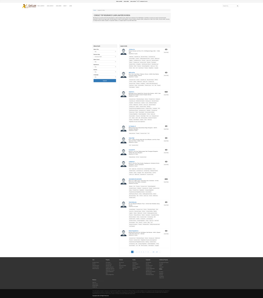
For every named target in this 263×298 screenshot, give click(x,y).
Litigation (131, 60)
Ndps (149, 222)
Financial (143, 60)
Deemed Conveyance (152, 117)
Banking (148, 62)
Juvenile (145, 222)
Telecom (130, 62)
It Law (147, 102)
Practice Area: (97, 54)
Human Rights (132, 58)
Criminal (152, 58)
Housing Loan (148, 100)
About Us (94, 282)
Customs (137, 58)
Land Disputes (132, 226)
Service (130, 67)
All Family (134, 262)
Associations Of (143, 174)
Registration (151, 67)
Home (94, 10)
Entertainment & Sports (140, 100)
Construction (143, 218)
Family (136, 85)
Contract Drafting (149, 211)
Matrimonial (157, 58)
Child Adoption (132, 87)
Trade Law (149, 119)
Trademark (131, 56)
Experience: (96, 64)
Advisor (134, 81)
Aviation (137, 106)
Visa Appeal (153, 62)
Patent (135, 65)
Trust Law (138, 115)
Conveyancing (154, 110)
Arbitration (148, 110)
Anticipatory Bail (146, 224)
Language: (96, 74)
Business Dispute (155, 60)
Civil (136, 67)
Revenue (140, 222)
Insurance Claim (143, 62)
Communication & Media (149, 112)
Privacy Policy (95, 285)
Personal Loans (148, 85)
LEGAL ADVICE (133, 1)
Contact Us (94, 287)
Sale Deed (157, 220)
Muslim (143, 214)
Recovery (139, 65)
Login (70, 5)
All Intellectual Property (163, 262)
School (133, 117)
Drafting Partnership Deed (155, 224)
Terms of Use (95, 284)
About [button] (65, 5)
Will (155, 85)
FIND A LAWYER (119, 1)
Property (146, 67)
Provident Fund (152, 99)
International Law (155, 64)
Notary (130, 190)
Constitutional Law (137, 60)
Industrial (131, 172)
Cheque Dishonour (137, 214)
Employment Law (155, 115)
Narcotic (137, 218)
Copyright (156, 67)
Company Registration (133, 114)
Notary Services (132, 133)
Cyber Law (153, 65)
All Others (161, 271)
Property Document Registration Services (137, 108)
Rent (157, 65)
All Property (108, 262)
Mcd (134, 67)
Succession (148, 214)
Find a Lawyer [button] (40, 5)
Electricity (131, 65)
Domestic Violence (132, 188)
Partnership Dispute (140, 99)
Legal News (58, 5)
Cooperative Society (155, 214)
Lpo (150, 115)
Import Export (141, 67)
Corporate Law (137, 56)
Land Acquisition (149, 218)
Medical (156, 79)
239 (157, 252)
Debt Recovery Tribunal (146, 64)
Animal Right (143, 115)
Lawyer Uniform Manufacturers (152, 83)
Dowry (138, 216)
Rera (157, 209)
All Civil (137, 157)
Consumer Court (132, 79)
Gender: (95, 69)
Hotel (137, 117)
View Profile (166, 52)
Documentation (141, 85)
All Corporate (148, 262)
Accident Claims (132, 64)
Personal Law (131, 112)
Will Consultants (144, 117)
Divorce (137, 79)
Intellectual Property (152, 102)
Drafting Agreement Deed (145, 58)
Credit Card (131, 85)
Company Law (136, 62)
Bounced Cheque (144, 56)
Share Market (141, 112)
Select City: (96, 49)
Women (143, 211)
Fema (145, 119)
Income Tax (131, 211)
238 (153, 252)
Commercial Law (152, 56)
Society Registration (146, 65)
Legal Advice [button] (50, 5)
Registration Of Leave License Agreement (137, 121)
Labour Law (148, 60)
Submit (105, 81)
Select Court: (97, 59)
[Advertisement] (131, 34)
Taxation (137, 87)
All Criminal (121, 262)
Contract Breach (132, 209)
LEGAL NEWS (126, 1)
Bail (159, 108)
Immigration (138, 64)
